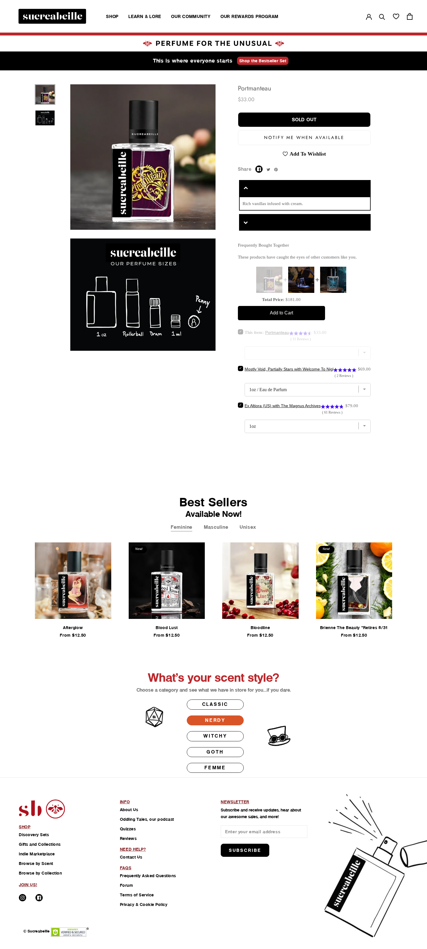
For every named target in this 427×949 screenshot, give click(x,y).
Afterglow (73, 627)
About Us (129, 809)
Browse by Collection (40, 873)
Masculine (216, 527)
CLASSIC (215, 704)
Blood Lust (166, 627)
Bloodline (260, 627)
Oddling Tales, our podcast (147, 819)
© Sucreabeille (36, 931)
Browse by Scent (36, 863)
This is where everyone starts (193, 61)
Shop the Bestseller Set (262, 60)
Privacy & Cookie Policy (144, 904)
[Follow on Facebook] (39, 897)
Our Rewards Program (249, 16)
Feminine (181, 527)
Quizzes (128, 829)
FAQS (126, 868)
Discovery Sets (34, 834)
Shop (112, 16)
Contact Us (131, 857)
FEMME (215, 767)
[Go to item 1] (45, 94)
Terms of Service (137, 895)
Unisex (248, 527)
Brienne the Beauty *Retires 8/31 (354, 627)
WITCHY (215, 736)
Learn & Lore (144, 16)
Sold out (304, 119)
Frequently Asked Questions (148, 875)
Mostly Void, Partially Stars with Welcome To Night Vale (295, 369)
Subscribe (245, 850)
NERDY (215, 720)
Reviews (128, 838)
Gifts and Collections (40, 844)
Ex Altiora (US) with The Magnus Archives (283, 405)
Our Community (191, 16)
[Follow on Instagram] (22, 897)
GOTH (215, 752)
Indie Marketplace (37, 854)
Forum (126, 885)
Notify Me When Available (304, 137)
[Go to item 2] (45, 118)
